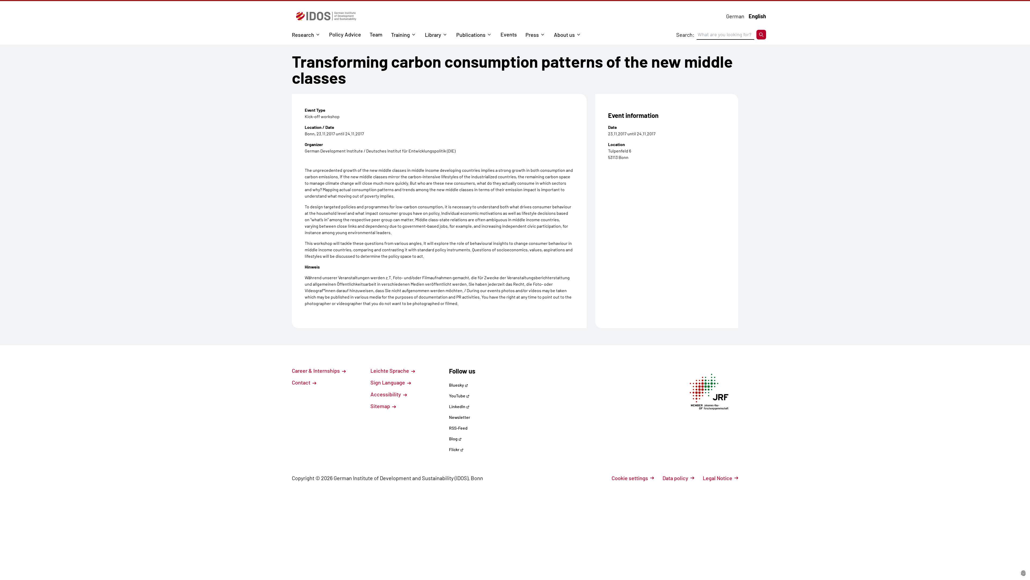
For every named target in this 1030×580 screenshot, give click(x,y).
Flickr (454, 449)
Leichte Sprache (390, 370)
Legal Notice (717, 478)
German (735, 16)
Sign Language (388, 382)
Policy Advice (345, 34)
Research (303, 34)
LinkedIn (457, 406)
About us (564, 34)
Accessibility (386, 394)
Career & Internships (316, 370)
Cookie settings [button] (630, 478)
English (757, 16)
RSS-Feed (458, 427)
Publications (470, 34)
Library (433, 34)
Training (400, 34)
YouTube (457, 395)
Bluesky (457, 384)
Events (509, 34)
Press (532, 34)
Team (376, 34)
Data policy (675, 478)
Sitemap (380, 406)
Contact (301, 382)
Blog (453, 438)
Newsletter (459, 417)
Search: (685, 34)
